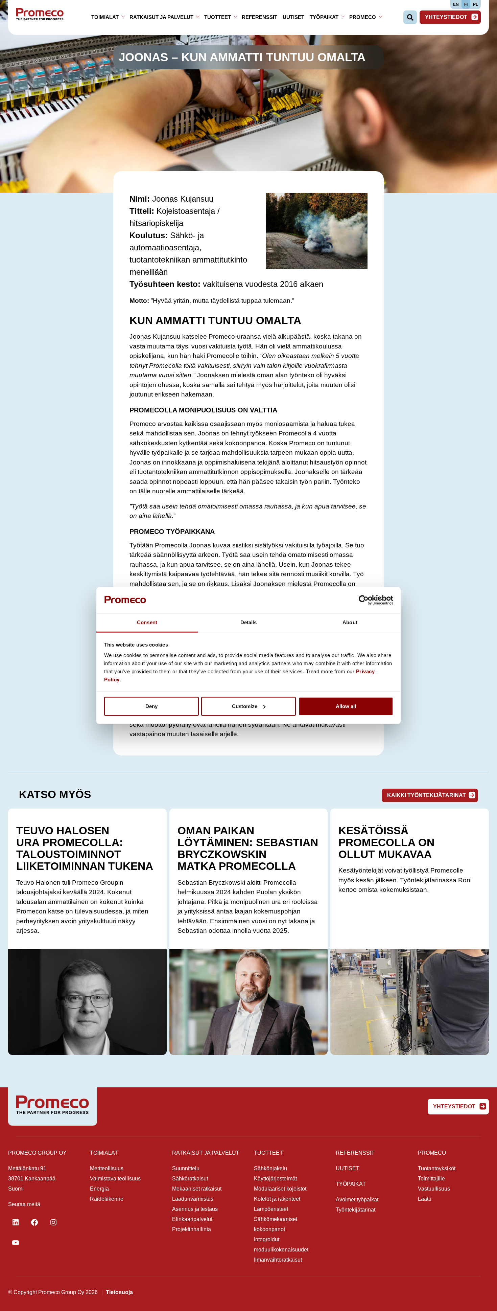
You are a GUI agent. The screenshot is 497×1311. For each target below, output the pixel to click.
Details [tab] (248, 622)
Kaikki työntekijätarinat (426, 795)
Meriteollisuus (106, 1168)
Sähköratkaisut (190, 1178)
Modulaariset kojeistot (280, 1189)
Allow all (346, 706)
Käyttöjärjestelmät (275, 1178)
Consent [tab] (147, 622)
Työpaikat (324, 17)
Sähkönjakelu (270, 1168)
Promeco (362, 17)
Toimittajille (431, 1178)
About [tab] (349, 622)
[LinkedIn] (15, 1222)
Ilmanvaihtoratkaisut (278, 1260)
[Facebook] (34, 1222)
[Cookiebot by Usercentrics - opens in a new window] (363, 600)
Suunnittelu (185, 1168)
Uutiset (293, 17)
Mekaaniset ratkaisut (196, 1189)
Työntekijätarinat (355, 1210)
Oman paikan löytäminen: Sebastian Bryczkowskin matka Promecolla (248, 848)
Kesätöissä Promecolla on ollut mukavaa (386, 842)
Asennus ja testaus (195, 1209)
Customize (244, 706)
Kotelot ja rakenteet (277, 1199)
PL (475, 4)
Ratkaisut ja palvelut (161, 17)
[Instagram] (53, 1222)
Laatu (424, 1199)
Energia (99, 1189)
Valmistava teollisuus (115, 1178)
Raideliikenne (106, 1199)
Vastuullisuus (434, 1189)
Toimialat (105, 17)
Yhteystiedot (447, 17)
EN (456, 4)
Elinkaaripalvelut (192, 1219)
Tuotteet (217, 17)
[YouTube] (15, 1242)
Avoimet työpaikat (357, 1199)
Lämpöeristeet (271, 1209)
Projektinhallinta (191, 1229)
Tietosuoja (119, 1292)
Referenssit (259, 17)
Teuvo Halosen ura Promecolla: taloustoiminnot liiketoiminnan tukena (84, 848)
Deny (151, 706)
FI (466, 4)
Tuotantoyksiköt (436, 1168)
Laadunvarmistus (192, 1199)
